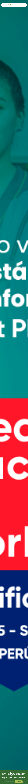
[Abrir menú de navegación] (24, 4)
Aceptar (19, 781)
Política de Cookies (9, 781)
